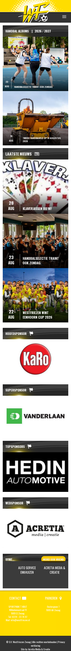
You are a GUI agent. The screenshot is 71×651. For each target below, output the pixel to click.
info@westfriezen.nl (20, 620)
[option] (35, 359)
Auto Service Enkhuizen (27, 570)
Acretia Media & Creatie (54, 570)
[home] (35, 11)
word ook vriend (53, 559)
